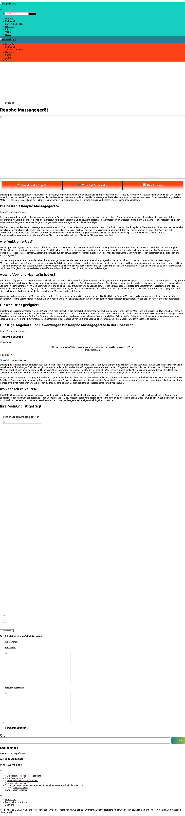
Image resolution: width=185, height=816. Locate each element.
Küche (8, 29)
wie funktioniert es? (16, 778)
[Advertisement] (92, 81)
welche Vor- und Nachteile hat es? (22, 780)
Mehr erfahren (92, 350)
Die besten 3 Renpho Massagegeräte (24, 776)
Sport (8, 34)
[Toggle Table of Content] (2, 771)
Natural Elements (14, 687)
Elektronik (10, 21)
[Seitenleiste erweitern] (1, 734)
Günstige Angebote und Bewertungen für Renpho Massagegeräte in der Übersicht (45, 785)
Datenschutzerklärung (16, 802)
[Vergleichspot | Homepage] (8, 3)
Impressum (10, 799)
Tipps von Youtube (20, 787)
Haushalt (9, 26)
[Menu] (1, 9)
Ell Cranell (10, 647)
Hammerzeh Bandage (16, 727)
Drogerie (9, 18)
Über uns (9, 805)
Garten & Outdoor (14, 24)
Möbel (8, 32)
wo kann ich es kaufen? (17, 790)
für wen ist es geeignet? (18, 783)
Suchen (3, 736)
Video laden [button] (6, 355)
